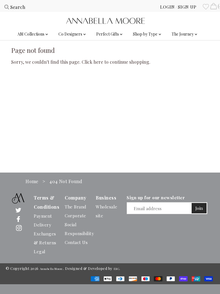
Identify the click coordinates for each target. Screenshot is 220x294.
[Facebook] (18, 218)
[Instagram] (19, 227)
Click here (92, 62)
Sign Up (187, 7)
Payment (43, 216)
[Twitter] (18, 209)
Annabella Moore (51, 269)
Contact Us (76, 242)
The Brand (76, 207)
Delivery (42, 225)
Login (167, 7)
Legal (40, 251)
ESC (116, 269)
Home (31, 181)
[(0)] (213, 6)
